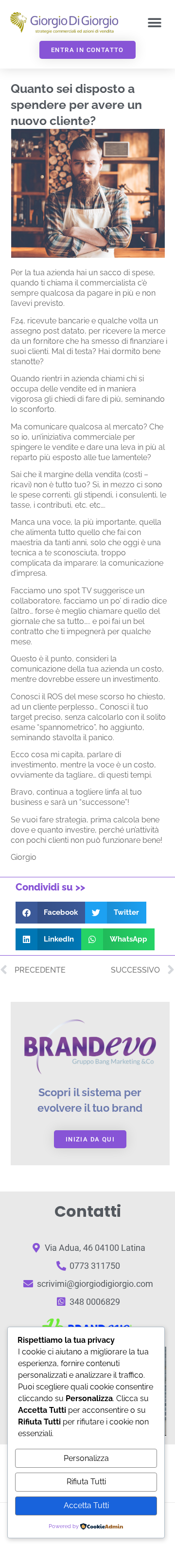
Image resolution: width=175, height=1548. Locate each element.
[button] (154, 23)
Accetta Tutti (86, 1505)
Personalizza (86, 1458)
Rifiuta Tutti (86, 1481)
